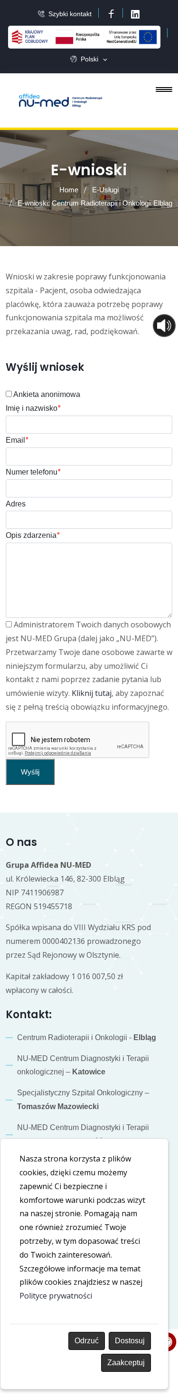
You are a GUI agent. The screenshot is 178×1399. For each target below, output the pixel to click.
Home (68, 190)
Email (17, 440)
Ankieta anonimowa (46, 394)
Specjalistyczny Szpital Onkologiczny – (83, 1100)
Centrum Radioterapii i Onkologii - (86, 1037)
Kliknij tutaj (92, 693)
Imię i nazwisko (33, 408)
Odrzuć (87, 1341)
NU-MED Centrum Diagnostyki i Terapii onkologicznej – (83, 1065)
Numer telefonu (33, 472)
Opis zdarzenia (32, 535)
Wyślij (30, 772)
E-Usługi (105, 190)
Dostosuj (130, 1341)
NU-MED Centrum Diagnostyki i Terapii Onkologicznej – (83, 1134)
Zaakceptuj (126, 1363)
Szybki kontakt (70, 14)
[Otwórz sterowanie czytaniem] (164, 325)
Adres (16, 504)
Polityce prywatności (55, 1295)
